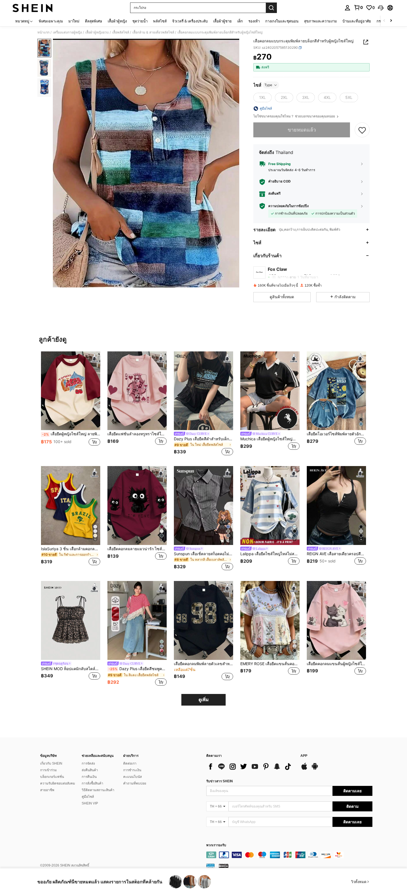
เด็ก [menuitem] (240, 21)
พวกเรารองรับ (216, 845)
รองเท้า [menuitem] (254, 21)
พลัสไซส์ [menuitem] (160, 21)
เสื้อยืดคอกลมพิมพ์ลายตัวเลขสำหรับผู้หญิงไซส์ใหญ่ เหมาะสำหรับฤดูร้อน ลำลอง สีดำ (203, 664)
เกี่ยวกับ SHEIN (51, 763)
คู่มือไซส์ (88, 797)
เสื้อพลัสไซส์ (120, 32)
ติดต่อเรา (129, 763)
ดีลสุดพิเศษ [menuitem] (93, 21)
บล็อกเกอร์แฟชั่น (52, 777)
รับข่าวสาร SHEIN (219, 781)
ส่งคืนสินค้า (90, 770)
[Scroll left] (384, 21)
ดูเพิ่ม (204, 699)
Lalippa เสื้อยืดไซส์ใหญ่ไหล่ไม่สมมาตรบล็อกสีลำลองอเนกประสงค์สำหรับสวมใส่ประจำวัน (270, 554)
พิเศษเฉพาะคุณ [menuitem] (51, 21)
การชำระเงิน (132, 770)
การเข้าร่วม (48, 770)
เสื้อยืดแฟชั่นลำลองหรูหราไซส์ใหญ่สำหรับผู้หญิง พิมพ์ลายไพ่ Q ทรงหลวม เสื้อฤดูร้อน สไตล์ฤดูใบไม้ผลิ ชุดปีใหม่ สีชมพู (137, 434)
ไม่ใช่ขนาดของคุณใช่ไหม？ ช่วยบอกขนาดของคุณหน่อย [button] (294, 116)
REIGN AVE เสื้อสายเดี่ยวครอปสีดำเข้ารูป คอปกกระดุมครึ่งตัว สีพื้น (336, 554)
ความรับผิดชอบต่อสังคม (57, 783)
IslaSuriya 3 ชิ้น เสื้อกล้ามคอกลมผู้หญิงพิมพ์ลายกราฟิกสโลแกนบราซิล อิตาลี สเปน (70, 549)
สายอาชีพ (47, 790)
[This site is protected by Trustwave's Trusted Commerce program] (210, 866)
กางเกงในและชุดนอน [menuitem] (281, 21)
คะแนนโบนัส (132, 777)
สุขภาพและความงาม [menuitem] (320, 21)
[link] (358, 7)
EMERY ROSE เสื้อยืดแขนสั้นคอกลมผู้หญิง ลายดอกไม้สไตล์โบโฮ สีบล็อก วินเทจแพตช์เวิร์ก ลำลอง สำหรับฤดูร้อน (270, 664)
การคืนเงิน (89, 777)
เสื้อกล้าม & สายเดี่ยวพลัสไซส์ (153, 32)
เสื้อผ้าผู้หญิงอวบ (97, 32)
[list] (250, 766)
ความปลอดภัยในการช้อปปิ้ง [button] (288, 206)
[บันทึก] (362, 129)
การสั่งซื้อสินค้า (92, 783)
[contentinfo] (289, 855)
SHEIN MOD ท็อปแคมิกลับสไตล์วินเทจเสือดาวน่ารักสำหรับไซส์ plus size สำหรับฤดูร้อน (70, 669)
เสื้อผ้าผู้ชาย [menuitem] (222, 21)
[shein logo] (32, 8)
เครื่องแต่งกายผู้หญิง (67, 32)
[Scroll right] (391, 21)
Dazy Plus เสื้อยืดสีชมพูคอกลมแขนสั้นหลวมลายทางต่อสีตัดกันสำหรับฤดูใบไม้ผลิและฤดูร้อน (138, 669)
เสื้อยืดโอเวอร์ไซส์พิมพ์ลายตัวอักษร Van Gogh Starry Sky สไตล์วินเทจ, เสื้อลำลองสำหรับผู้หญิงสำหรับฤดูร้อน (336, 434)
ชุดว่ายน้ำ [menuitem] (140, 21)
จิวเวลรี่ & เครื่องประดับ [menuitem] (190, 21)
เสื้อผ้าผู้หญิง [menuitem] (117, 21)
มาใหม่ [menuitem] (73, 21)
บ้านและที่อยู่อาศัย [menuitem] (356, 21)
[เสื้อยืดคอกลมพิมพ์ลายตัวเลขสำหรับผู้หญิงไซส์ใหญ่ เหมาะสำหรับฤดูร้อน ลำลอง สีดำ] (203, 620)
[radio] (262, 97)
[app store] (304, 769)
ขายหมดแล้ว (302, 130)
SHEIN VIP (90, 803)
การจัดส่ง (88, 763)
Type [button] (268, 85)
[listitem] (70, 404)
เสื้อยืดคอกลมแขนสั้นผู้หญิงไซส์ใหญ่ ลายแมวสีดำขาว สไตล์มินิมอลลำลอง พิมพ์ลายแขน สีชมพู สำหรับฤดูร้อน (336, 664)
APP (303, 756)
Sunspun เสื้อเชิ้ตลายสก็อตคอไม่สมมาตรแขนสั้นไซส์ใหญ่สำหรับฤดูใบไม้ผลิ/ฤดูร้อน (203, 554)
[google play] (315, 769)
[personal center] (347, 7)
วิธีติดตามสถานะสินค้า (98, 790)
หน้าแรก (43, 32)
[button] (380, 7)
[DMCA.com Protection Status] (223, 866)
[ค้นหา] (271, 7)
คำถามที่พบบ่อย (134, 783)
